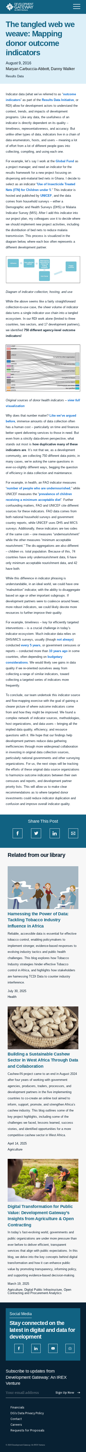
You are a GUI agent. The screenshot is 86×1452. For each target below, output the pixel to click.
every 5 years (30, 645)
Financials (17, 1407)
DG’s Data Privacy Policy (27, 1413)
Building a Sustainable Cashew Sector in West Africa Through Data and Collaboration (43, 1060)
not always (65, 639)
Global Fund (65, 161)
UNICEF (46, 195)
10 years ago (58, 651)
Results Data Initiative (58, 100)
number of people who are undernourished (38, 488)
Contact (16, 1419)
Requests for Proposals (27, 1430)
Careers (16, 1425)
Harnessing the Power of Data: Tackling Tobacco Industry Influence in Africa (38, 919)
